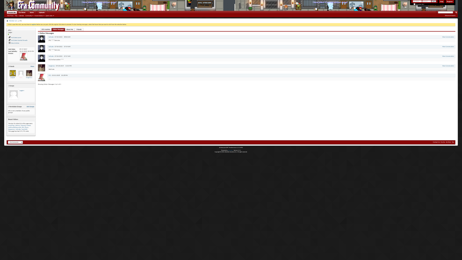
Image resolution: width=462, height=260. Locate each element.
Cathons (17, 125)
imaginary (29, 77)
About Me (69, 29)
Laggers (21, 90)
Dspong (23, 125)
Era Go (443, 142)
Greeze (28, 125)
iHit (23, 127)
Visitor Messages (58, 29)
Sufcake (18, 129)
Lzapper (12, 77)
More (32, 66)
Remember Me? (419, 4)
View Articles (15, 43)
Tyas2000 (24, 129)
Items (32, 12)
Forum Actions (39, 15)
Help (441, 1)
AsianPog (11, 125)
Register (450, 1)
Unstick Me (12, 12)
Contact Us (436, 142)
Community (28, 15)
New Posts (10, 15)
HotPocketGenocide (14, 127)
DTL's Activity (46, 29)
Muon (26, 127)
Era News (22, 12)
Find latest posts (16, 37)
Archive (448, 142)
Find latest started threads (19, 40)
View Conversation (448, 37)
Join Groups (30, 106)
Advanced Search (450, 15)
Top (453, 142)
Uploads (42, 12)
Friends (79, 29)
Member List (13, 21)
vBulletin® (230, 150)
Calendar (21, 15)
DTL (50, 75)
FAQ (16, 15)
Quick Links (49, 15)
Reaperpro (11, 129)
